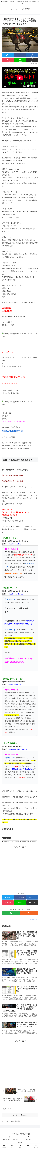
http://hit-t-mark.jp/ (14, 544)
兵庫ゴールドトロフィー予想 (11, 841)
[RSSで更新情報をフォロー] (29, 913)
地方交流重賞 (7, 838)
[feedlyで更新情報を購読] (11, 913)
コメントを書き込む (20, 1115)
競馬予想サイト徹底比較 (10, 1140)
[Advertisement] (20, 869)
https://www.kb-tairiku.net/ (17, 749)
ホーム (11, 1137)
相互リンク (29, 1140)
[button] (36, 551)
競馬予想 (34, 841)
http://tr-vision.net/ (14, 684)
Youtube (20, 1142)
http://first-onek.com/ (15, 594)
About (29, 1137)
